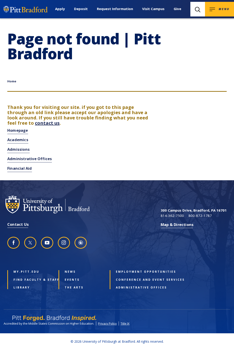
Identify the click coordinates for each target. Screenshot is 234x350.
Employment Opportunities (135, 271)
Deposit (81, 8)
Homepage (17, 130)
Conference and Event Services (135, 279)
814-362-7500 (172, 215)
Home (11, 81)
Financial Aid (19, 168)
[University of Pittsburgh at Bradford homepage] (53, 204)
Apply (60, 8)
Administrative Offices (29, 158)
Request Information (115, 8)
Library (21, 287)
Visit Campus (153, 8)
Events (72, 279)
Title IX (125, 323)
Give (177, 8)
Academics (17, 139)
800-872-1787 (200, 215)
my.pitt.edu (26, 271)
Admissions (18, 149)
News (70, 271)
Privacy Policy (107, 323)
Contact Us (18, 224)
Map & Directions (177, 224)
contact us (47, 123)
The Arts (74, 287)
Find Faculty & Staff (32, 279)
